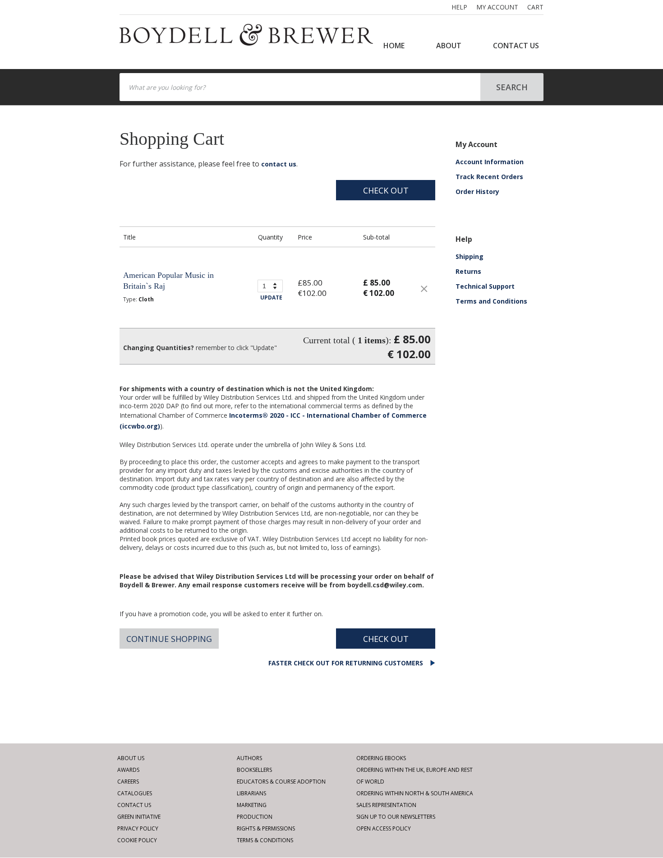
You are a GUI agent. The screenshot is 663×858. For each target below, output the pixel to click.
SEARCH (512, 87)
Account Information (490, 161)
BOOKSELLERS (254, 770)
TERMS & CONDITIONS (265, 840)
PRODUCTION (254, 817)
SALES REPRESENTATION (386, 805)
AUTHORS (249, 758)
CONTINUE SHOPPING (169, 638)
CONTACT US (516, 46)
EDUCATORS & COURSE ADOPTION (281, 781)
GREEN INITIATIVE (139, 817)
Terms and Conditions (491, 301)
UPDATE (271, 297)
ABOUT (448, 46)
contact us (278, 164)
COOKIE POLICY (137, 840)
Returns (468, 271)
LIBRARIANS (251, 793)
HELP (459, 7)
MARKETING (252, 805)
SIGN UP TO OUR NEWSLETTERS (395, 817)
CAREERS (128, 781)
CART (535, 7)
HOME (394, 46)
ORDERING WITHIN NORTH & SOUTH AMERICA (414, 793)
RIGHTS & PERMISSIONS (266, 828)
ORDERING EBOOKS (381, 758)
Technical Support (485, 286)
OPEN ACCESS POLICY (383, 828)
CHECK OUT (386, 190)
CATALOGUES (134, 793)
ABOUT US (130, 758)
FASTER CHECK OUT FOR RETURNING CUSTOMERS (346, 663)
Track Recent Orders (489, 176)
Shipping (469, 256)
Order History (477, 191)
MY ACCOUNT (497, 7)
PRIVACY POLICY (137, 828)
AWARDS (128, 770)
